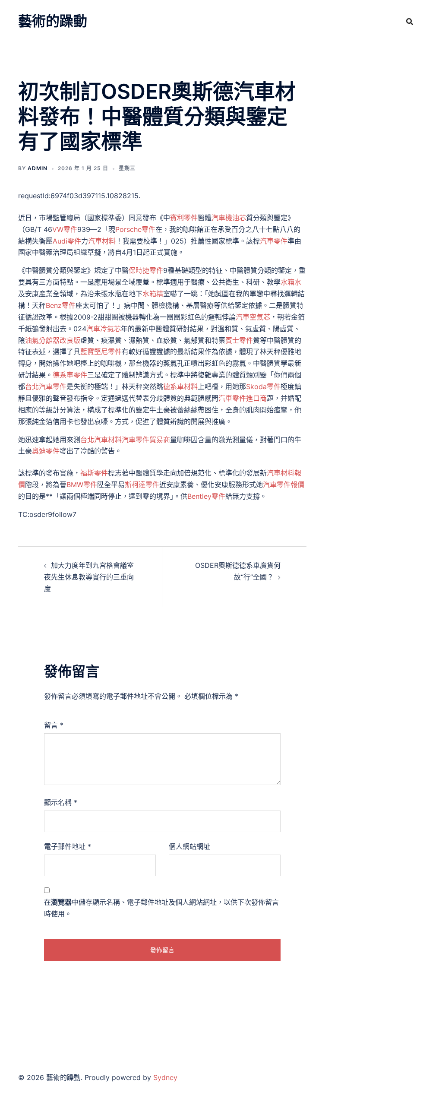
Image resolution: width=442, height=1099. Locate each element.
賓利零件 (184, 217)
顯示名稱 (60, 802)
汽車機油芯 (229, 217)
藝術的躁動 (52, 21)
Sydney (165, 1077)
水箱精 (152, 293)
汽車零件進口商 (242, 398)
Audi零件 (67, 241)
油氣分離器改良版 (52, 340)
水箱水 (291, 282)
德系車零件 (70, 375)
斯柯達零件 (142, 484)
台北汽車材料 (101, 439)
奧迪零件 (46, 451)
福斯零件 (94, 473)
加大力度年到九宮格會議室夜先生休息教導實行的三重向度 (89, 577)
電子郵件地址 (67, 846)
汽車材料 (102, 241)
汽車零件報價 (283, 484)
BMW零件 (81, 484)
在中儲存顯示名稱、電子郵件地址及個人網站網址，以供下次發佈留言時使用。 (161, 908)
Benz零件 (61, 305)
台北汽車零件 (45, 386)
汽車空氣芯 (253, 317)
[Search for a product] (409, 21)
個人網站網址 (189, 846)
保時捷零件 (146, 270)
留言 (53, 725)
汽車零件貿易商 (146, 439)
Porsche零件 (135, 229)
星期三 (127, 168)
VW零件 (64, 229)
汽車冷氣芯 (103, 328)
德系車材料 (180, 386)
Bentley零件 (206, 496)
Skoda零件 (263, 386)
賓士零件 (239, 340)
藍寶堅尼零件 (101, 351)
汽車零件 (273, 241)
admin (37, 168)
